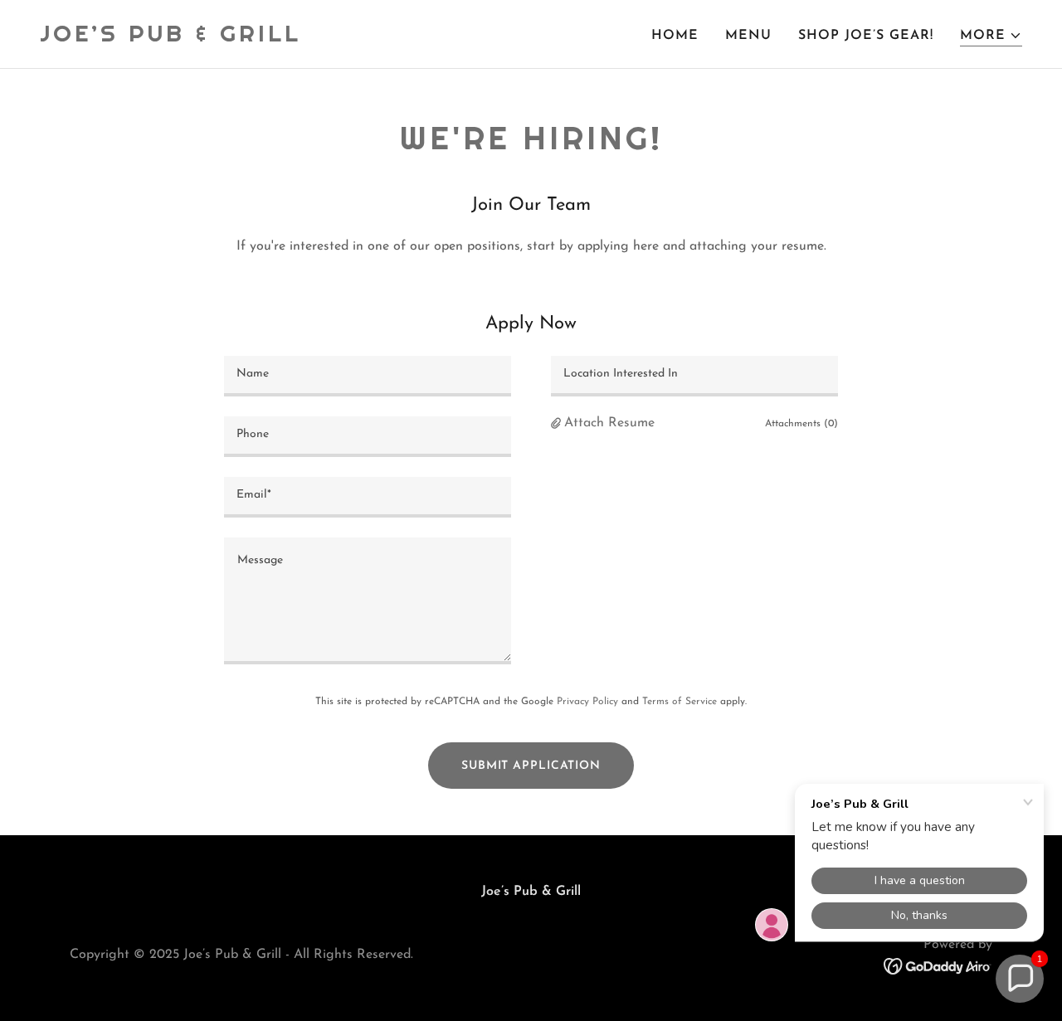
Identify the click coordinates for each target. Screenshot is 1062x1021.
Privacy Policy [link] (587, 702)
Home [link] (675, 35)
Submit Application (531, 766)
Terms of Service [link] (679, 702)
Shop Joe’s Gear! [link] (865, 35)
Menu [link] (748, 35)
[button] (991, 36)
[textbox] (367, 376)
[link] (170, 38)
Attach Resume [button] (609, 423)
